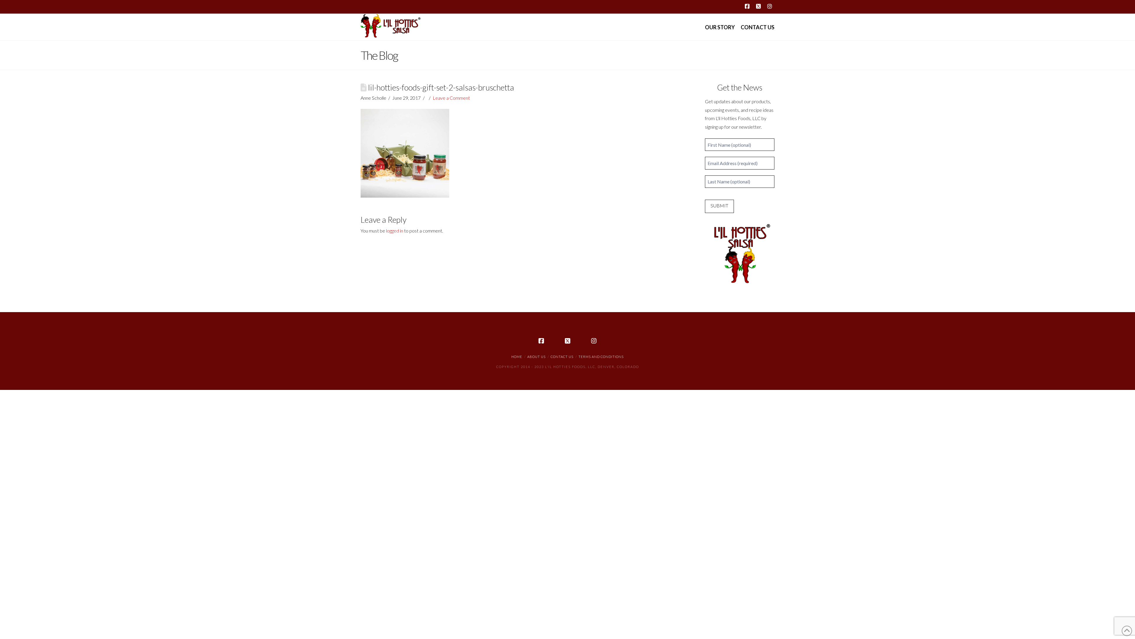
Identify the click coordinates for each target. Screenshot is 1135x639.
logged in (394, 230)
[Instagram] (769, 6)
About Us (536, 357)
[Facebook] (747, 6)
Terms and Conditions (601, 357)
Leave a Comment (451, 98)
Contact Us (562, 357)
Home (516, 357)
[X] (758, 6)
